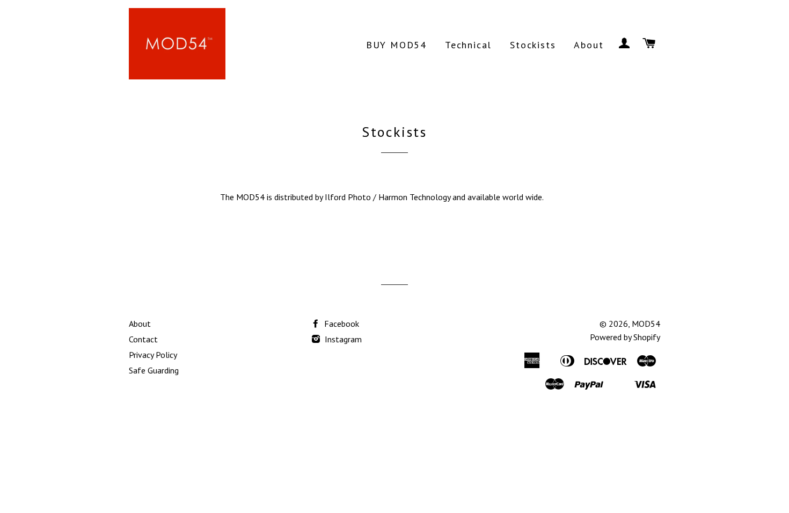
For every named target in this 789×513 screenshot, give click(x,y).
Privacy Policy (153, 354)
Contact (143, 339)
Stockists (533, 45)
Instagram (342, 339)
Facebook (340, 323)
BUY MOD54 (396, 45)
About (588, 45)
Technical (468, 45)
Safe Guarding (154, 370)
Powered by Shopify (625, 337)
